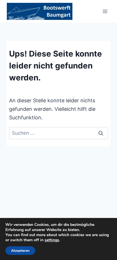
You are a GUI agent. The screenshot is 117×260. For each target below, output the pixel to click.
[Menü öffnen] (105, 11)
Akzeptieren (20, 250)
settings (52, 240)
